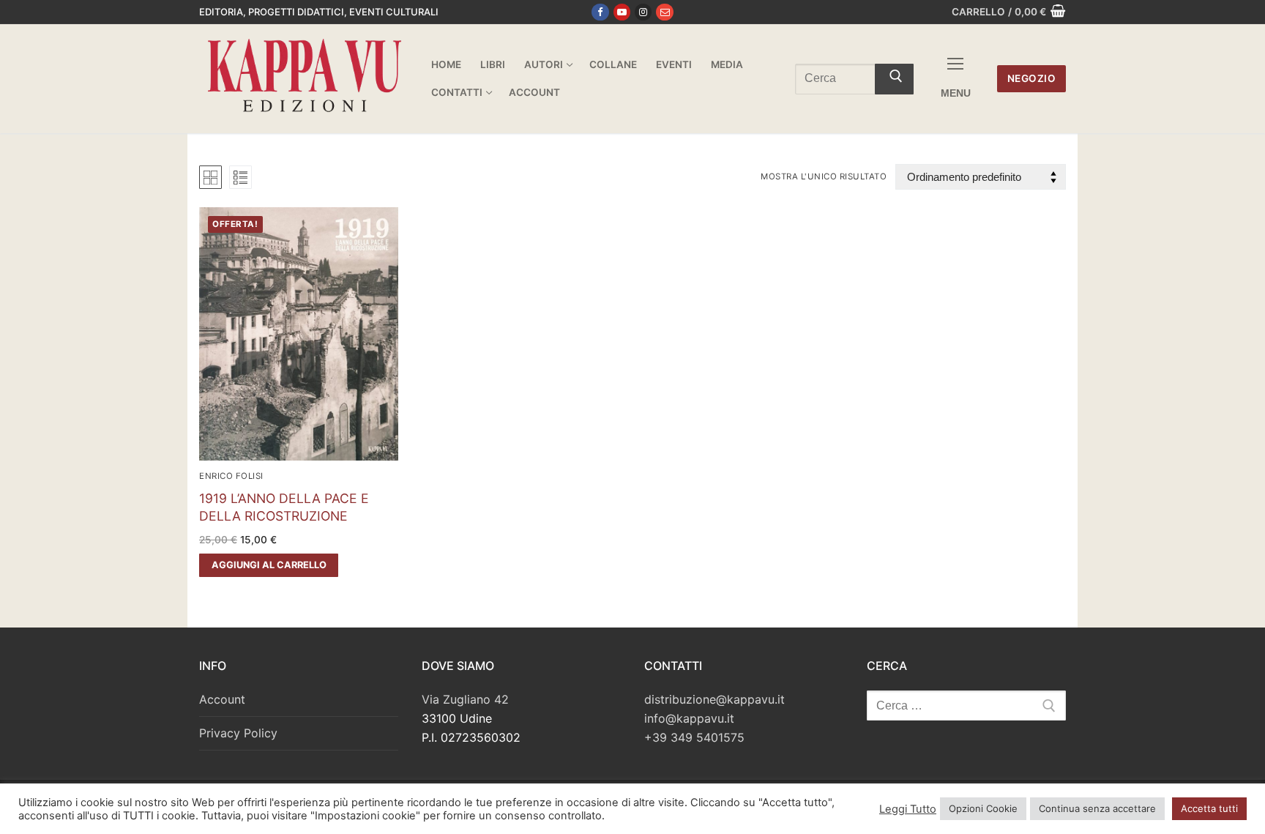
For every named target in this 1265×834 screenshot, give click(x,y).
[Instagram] (643, 12)
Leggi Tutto (907, 809)
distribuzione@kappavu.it (714, 699)
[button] (268, 565)
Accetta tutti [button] (1209, 808)
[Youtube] (621, 12)
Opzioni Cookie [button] (983, 808)
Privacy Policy (238, 733)
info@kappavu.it (689, 718)
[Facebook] (600, 12)
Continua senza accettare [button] (1097, 808)
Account (222, 699)
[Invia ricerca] (894, 79)
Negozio (1031, 78)
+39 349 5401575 (694, 737)
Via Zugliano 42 (465, 699)
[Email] (664, 12)
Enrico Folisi (231, 476)
